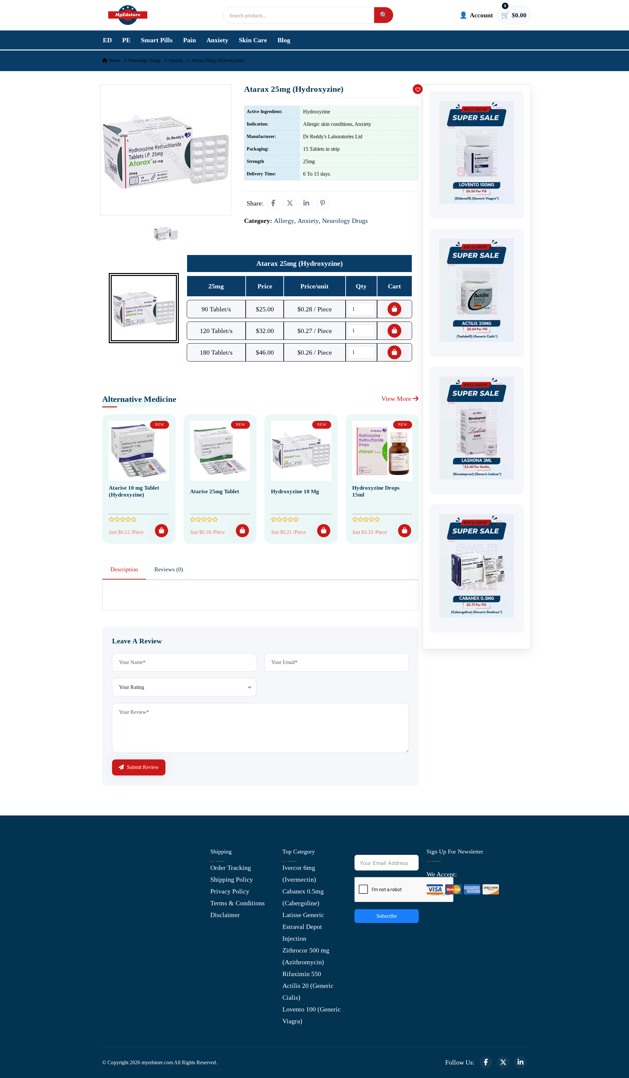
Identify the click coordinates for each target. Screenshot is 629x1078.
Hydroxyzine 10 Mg (295, 491)
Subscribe (386, 916)
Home (113, 60)
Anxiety (217, 40)
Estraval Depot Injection (302, 932)
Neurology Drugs (144, 60)
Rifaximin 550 (301, 973)
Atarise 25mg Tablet (214, 491)
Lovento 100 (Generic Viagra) (311, 1015)
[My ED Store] (127, 15)
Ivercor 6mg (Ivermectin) (299, 873)
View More (397, 398)
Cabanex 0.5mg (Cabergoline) (303, 897)
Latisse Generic (303, 914)
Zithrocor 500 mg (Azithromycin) (305, 956)
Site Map (114, 927)
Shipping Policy (231, 879)
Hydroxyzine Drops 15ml (376, 491)
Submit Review (142, 767)
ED (107, 40)
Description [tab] (124, 569)
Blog (283, 40)
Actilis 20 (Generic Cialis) (308, 991)
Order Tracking (230, 867)
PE (126, 40)
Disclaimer (225, 914)
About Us (114, 868)
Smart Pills (157, 40)
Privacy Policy (229, 891)
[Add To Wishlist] (418, 89)
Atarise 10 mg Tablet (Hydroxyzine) (134, 491)
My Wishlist (118, 938)
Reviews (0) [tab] (168, 569)
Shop (109, 915)
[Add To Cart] (161, 530)
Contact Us (117, 879)
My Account (118, 891)
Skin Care (253, 40)
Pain (189, 40)
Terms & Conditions (237, 903)
